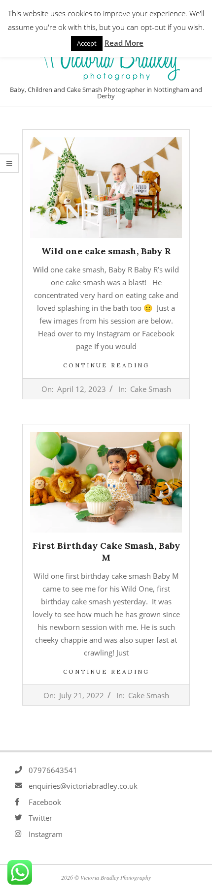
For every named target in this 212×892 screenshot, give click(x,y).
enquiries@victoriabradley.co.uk (83, 786)
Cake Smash (150, 389)
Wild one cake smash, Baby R (106, 251)
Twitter (40, 818)
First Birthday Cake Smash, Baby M (106, 551)
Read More (124, 43)
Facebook (45, 802)
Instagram (46, 834)
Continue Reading (106, 365)
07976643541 (53, 770)
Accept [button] (87, 43)
